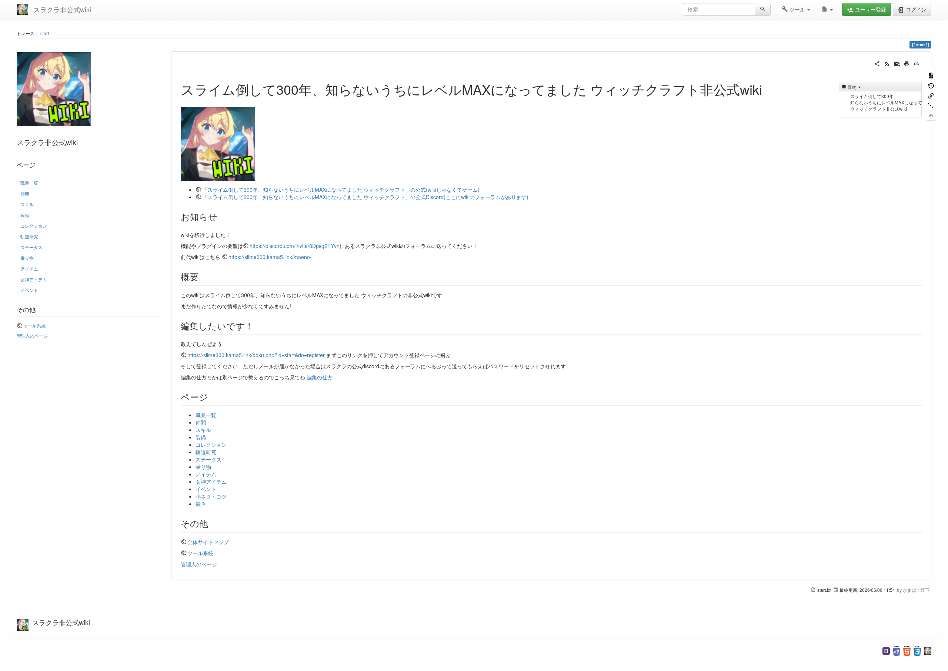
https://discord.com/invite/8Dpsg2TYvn (295, 245)
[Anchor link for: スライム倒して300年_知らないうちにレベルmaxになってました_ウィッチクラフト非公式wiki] (769, 88)
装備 (24, 215)
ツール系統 (34, 325)
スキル (27, 204)
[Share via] (877, 63)
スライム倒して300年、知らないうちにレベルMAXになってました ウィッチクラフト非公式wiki (886, 102)
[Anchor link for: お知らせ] (221, 216)
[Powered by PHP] (896, 650)
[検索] (763, 9)
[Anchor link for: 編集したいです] (258, 325)
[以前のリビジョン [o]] (931, 85)
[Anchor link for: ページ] (212, 396)
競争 (201, 503)
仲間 (24, 193)
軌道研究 (29, 236)
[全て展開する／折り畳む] (931, 105)
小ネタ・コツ (211, 496)
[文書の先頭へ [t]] (931, 115)
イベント (29, 290)
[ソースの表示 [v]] (931, 75)
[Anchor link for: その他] (212, 523)
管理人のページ (32, 335)
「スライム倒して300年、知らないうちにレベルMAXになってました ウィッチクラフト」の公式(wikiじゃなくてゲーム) (341, 189)
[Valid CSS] (917, 650)
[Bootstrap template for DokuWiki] (886, 650)
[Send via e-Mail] (897, 63)
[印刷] (907, 63)
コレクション (33, 225)
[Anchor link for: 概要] (202, 276)
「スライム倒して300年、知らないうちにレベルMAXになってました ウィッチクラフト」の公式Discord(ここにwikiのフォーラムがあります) (365, 197)
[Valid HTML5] (907, 650)
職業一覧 (29, 183)
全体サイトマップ (208, 542)
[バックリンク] (931, 95)
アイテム (29, 268)
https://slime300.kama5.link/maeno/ (269, 257)
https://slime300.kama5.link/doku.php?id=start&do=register (256, 355)
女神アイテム (33, 279)
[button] (796, 9)
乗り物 (27, 258)
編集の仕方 (320, 377)
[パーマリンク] (917, 63)
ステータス (31, 247)
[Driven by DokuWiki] (927, 650)
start (44, 33)
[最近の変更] (887, 63)
